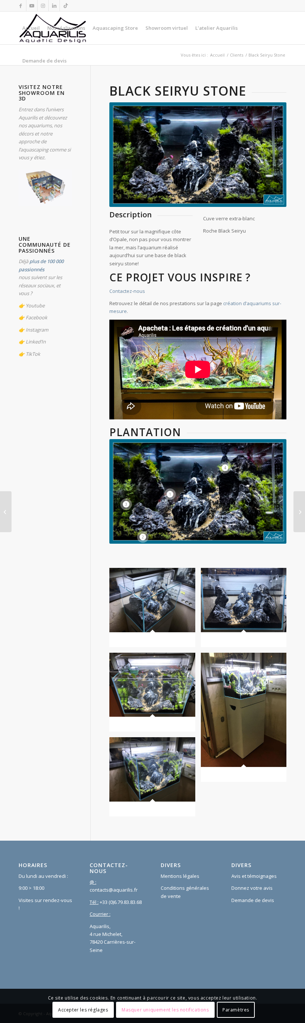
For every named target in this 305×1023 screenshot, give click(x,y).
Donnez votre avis (252, 888)
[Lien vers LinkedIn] (54, 5)
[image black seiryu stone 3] (154, 779)
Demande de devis (252, 900)
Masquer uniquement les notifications (165, 1010)
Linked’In (36, 341)
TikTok (33, 354)
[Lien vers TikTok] (65, 5)
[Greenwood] (6, 511)
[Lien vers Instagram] (43, 5)
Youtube (35, 305)
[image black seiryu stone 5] (154, 695)
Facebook (36, 317)
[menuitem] (31, 28)
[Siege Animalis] (299, 511)
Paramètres (235, 1010)
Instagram (37, 329)
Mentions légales (180, 876)
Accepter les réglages (83, 1010)
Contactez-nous (127, 291)
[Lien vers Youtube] (31, 5)
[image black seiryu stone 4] (246, 720)
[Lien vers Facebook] (20, 5)
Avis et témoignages (254, 876)
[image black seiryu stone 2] (246, 610)
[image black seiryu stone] (154, 610)
